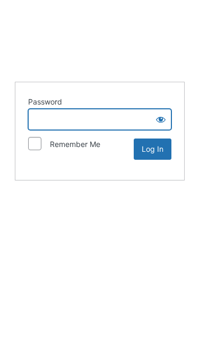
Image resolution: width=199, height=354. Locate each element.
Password (45, 101)
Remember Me (72, 144)
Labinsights (99, 39)
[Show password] (160, 119)
